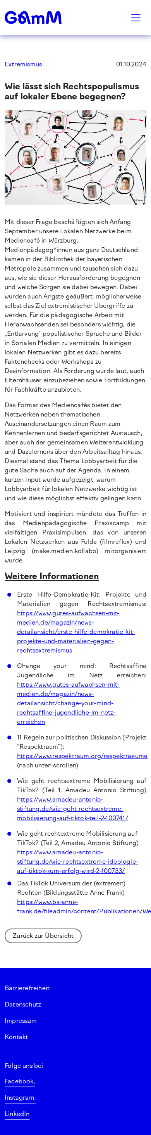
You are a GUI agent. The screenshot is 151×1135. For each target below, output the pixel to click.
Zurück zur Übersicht (43, 935)
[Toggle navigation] (135, 17)
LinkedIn (17, 1114)
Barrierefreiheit (27, 988)
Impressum (21, 1020)
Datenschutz (23, 1004)
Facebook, (20, 1081)
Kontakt (16, 1037)
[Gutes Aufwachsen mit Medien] (43, 17)
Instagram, (20, 1097)
